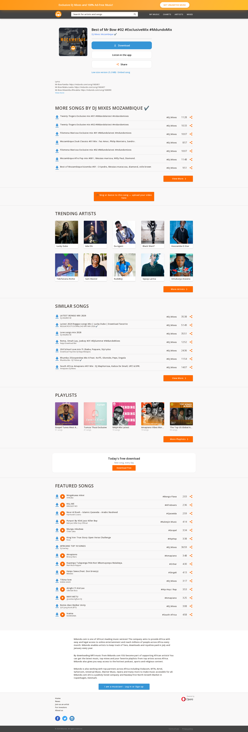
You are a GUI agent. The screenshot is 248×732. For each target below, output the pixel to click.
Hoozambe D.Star (180, 246)
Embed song (124, 72)
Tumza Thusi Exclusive (95, 427)
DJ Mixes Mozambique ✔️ (104, 34)
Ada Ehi (89, 246)
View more (59, 92)
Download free (124, 468)
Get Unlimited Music (174, 5)
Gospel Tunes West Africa (66, 427)
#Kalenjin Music (168, 521)
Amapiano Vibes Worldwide (152, 427)
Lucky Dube (62, 246)
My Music (154, 14)
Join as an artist (62, 704)
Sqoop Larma (149, 278)
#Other (173, 564)
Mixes (190, 14)
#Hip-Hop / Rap (169, 589)
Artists (179, 14)
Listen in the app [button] (121, 55)
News (57, 701)
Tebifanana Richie (66, 278)
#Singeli (172, 572)
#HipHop (172, 538)
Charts (167, 14)
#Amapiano (171, 555)
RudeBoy (118, 278)
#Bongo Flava (170, 496)
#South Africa (169, 614)
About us (59, 710)
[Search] (135, 14)
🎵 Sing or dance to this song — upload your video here (124, 196)
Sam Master (91, 278)
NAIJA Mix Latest (121, 427)
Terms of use (174, 729)
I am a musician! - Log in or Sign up (123, 686)
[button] (122, 64)
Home (58, 698)
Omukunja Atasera (180, 278)
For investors (61, 707)
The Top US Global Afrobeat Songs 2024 (181, 427)
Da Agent (118, 246)
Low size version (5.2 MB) (104, 72)
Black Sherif (149, 246)
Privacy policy (187, 729)
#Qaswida (171, 513)
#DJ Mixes (171, 117)
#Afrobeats (171, 505)
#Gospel (172, 530)
